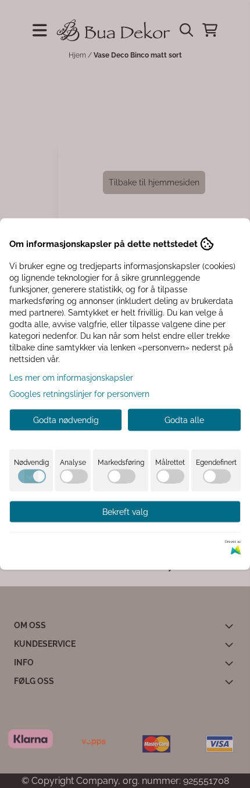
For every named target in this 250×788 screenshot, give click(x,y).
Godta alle (184, 420)
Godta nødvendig (66, 420)
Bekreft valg (125, 512)
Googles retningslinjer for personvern (79, 394)
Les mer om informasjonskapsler (71, 377)
